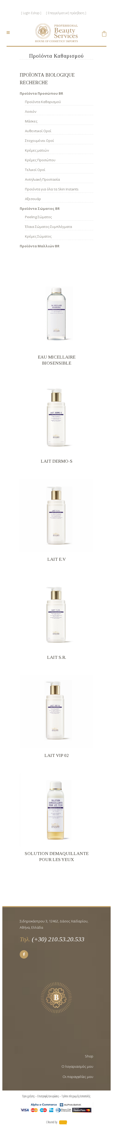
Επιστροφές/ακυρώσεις (48, 1096)
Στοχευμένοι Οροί (39, 140)
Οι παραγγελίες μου (78, 1076)
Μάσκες (31, 121)
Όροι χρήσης (28, 1096)
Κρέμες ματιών (37, 150)
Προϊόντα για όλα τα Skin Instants (52, 189)
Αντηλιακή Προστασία (42, 179)
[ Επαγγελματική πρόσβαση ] (66, 13)
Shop (89, 1056)
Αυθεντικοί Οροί (38, 131)
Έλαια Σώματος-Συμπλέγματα (48, 226)
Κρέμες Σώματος (38, 236)
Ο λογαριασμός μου (77, 1066)
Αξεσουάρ (33, 198)
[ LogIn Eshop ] (31, 13)
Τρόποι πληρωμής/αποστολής (76, 1096)
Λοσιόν (30, 111)
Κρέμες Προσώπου (40, 160)
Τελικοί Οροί (35, 169)
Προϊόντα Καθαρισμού (43, 101)
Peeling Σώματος (38, 217)
